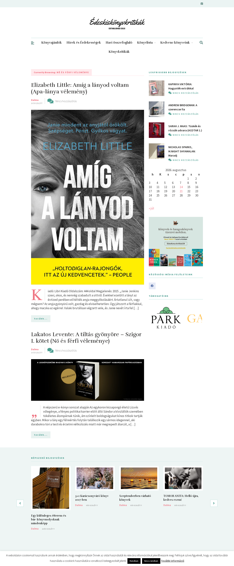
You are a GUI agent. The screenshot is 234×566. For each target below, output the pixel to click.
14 (181, 187)
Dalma (35, 100)
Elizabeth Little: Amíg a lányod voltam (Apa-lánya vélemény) (80, 88)
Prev (153, 318)
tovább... (41, 318)
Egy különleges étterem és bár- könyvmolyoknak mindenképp (48, 519)
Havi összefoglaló (119, 43)
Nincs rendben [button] (151, 561)
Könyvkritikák (119, 52)
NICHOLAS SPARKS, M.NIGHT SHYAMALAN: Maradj (182, 151)
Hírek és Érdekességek (84, 43)
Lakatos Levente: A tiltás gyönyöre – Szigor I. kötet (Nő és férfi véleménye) (86, 337)
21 (181, 191)
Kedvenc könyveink (175, 43)
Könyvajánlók (51, 43)
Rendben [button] (134, 561)
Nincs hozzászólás (66, 101)
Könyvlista (145, 43)
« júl (151, 208)
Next (198, 318)
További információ (172, 561)
